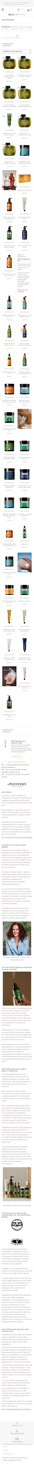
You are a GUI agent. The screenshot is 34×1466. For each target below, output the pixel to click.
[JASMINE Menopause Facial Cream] (9, 478)
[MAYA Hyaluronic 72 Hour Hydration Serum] (25, 308)
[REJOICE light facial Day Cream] (9, 421)
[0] (27, 10)
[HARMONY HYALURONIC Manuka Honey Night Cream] (9, 507)
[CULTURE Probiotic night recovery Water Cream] (25, 478)
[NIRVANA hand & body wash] (9, 707)
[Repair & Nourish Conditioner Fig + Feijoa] (25, 126)
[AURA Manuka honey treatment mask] (9, 650)
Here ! (23, 4)
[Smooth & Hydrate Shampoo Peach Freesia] (25, 98)
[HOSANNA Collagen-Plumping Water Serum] (25, 365)
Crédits (18, 1460)
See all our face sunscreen (23, 290)
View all (7, 46)
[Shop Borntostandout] (9, 180)
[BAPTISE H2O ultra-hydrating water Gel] (25, 393)
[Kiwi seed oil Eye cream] (25, 593)
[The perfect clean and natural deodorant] (25, 419)
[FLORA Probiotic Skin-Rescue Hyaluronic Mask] (25, 650)
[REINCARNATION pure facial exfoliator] (25, 622)
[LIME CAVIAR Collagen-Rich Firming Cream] (9, 450)
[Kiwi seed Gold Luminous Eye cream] (9, 594)
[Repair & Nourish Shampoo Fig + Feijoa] (9, 154)
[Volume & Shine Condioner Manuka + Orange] (9, 68)
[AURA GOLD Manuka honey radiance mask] (9, 622)
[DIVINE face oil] (25, 536)
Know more (17, 756)
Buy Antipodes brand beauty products (16, 1409)
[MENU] (3, 9)
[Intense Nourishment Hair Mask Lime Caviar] (9, 126)
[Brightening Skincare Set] (25, 182)
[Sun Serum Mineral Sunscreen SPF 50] (25, 562)
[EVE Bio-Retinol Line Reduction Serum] (9, 336)
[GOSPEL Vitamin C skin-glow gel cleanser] (9, 210)
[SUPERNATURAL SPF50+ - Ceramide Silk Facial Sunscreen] (9, 537)
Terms (5, 1450)
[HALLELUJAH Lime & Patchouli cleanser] (9, 238)
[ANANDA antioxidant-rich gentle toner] (9, 308)
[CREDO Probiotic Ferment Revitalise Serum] (25, 336)
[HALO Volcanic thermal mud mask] (25, 679)
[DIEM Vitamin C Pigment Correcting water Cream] (9, 393)
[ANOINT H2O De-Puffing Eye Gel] (9, 565)
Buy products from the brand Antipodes (17, 837)
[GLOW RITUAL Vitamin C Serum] (9, 365)
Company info (8, 1454)
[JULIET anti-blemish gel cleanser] (25, 238)
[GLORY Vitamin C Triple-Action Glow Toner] (9, 267)
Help (5, 1447)
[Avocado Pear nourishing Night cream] (25, 507)
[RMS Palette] (9, 676)
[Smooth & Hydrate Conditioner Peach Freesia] (9, 98)
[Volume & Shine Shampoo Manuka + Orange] (25, 68)
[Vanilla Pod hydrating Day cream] (25, 450)
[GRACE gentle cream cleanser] (25, 210)
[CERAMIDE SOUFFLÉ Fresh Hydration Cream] (25, 154)
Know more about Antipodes (11, 38)
